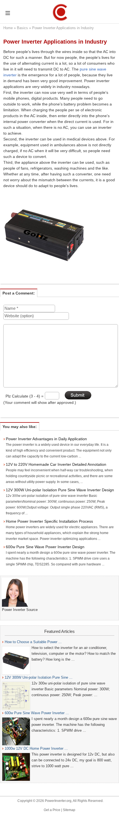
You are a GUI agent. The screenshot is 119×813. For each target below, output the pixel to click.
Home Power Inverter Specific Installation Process (49, 521)
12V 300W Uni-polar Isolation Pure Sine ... (39, 677)
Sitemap (69, 810)
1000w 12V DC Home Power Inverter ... (36, 748)
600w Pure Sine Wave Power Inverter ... (37, 713)
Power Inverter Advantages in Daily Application (46, 439)
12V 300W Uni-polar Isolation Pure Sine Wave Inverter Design (60, 490)
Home (8, 28)
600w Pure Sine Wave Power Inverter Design (45, 547)
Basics (22, 28)
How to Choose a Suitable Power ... (33, 642)
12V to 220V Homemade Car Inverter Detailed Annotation (56, 464)
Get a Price (52, 810)
